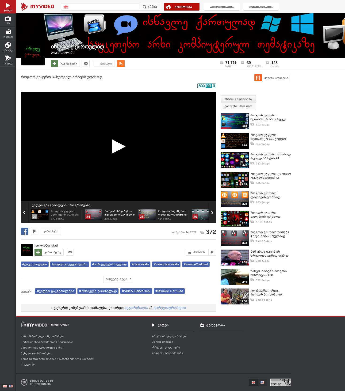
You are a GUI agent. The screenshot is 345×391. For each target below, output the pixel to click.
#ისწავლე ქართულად (98, 291)
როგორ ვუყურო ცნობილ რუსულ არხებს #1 (270, 156)
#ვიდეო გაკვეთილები (55, 291)
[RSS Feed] (121, 63)
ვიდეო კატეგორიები (167, 353)
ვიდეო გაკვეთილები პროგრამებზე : (62, 205)
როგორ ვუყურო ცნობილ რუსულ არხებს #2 (270, 175)
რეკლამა (28, 364)
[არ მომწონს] (212, 252)
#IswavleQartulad (196, 264)
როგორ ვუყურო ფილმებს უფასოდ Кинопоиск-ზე (265, 215)
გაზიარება (51, 231)
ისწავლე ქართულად (77, 46)
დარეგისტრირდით (169, 308)
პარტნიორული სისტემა (75, 359)
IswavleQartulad (46, 245)
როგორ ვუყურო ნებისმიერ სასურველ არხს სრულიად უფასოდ (270, 117)
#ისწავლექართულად (109, 264)
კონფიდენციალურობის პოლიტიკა (47, 342)
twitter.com (106, 63)
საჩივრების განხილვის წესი (41, 347)
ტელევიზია (215, 325)
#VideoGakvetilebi (166, 264)
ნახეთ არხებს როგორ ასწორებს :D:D (268, 273)
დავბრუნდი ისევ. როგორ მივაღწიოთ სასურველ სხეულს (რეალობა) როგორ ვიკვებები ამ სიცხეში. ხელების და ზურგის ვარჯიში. (268, 292)
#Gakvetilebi (140, 264)
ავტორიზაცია (222, 7)
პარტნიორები (162, 341)
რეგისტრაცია (261, 7)
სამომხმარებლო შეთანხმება (43, 336)
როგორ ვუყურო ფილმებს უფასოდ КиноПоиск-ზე (265, 195)
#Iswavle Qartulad (169, 291)
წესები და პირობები (36, 353)
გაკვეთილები (62, 52)
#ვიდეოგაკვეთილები (69, 264)
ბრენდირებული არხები (39, 359)
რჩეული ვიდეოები (166, 347)
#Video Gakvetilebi (136, 291)
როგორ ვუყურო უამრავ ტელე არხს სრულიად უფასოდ (269, 234)
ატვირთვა (183, 7)
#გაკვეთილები (34, 264)
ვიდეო (163, 325)
